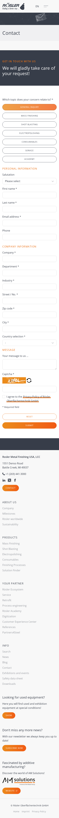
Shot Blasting (29, 124)
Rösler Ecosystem (12, 589)
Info (5, 645)
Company (8, 508)
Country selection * (13, 336)
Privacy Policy (39, 811)
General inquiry (29, 107)
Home (16, 811)
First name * (9, 188)
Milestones (8, 513)
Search (6, 651)
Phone (6, 230)
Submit (29, 425)
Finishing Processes (14, 565)
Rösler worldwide (12, 519)
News (5, 657)
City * (5, 322)
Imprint (26, 811)
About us (9, 502)
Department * (10, 266)
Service (29, 150)
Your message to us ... (15, 356)
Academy (29, 159)
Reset (29, 416)
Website (10, 790)
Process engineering (14, 605)
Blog (5, 662)
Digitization (9, 616)
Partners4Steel (11, 632)
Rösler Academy (11, 611)
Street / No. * (10, 294)
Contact (11, 488)
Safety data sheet (12, 678)
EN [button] (37, 6)
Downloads (9, 684)
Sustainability (10, 524)
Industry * (8, 280)
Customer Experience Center (19, 621)
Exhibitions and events (15, 673)
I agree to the (28, 399)
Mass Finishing (29, 115)
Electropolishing (29, 133)
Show (9, 715)
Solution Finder (11, 570)
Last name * (9, 202)
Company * (9, 252)
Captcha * (8, 374)
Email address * (11, 216)
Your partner (13, 583)
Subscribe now (14, 748)
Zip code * (8, 308)
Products (9, 537)
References (9, 627)
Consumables (29, 141)
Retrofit (6, 600)
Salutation (8, 174)
